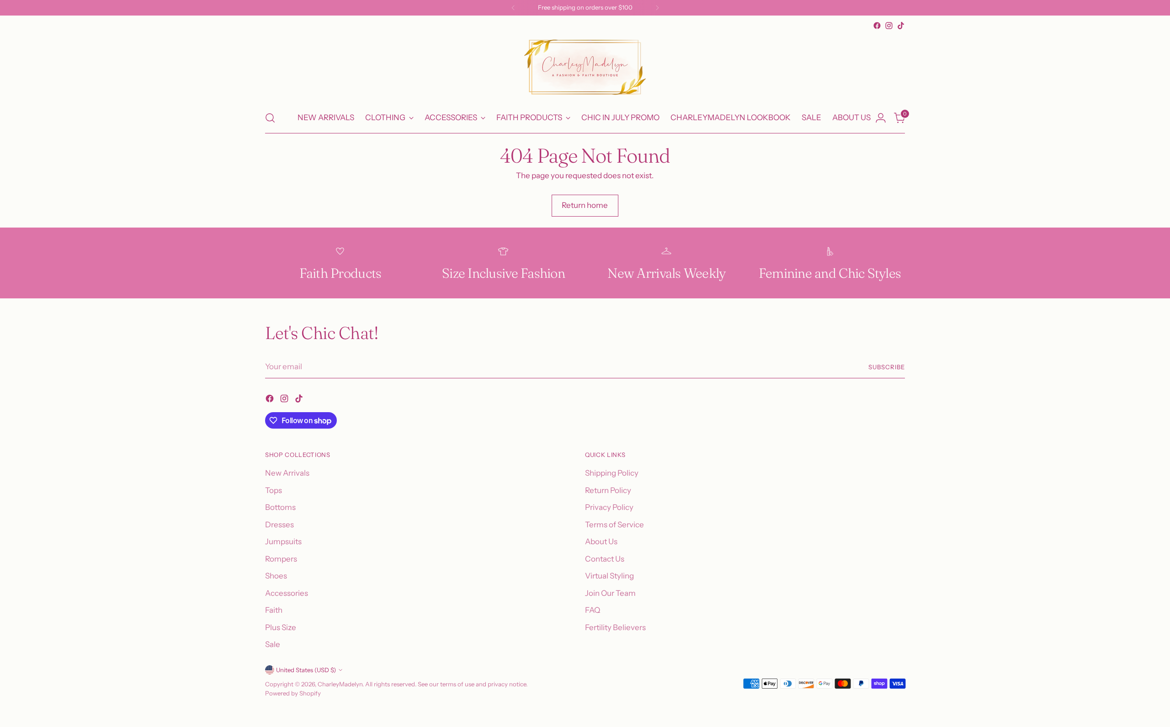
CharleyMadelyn (340, 684)
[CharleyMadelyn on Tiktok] (901, 25)
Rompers (281, 558)
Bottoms (280, 507)
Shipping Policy (611, 473)
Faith (273, 610)
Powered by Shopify (293, 693)
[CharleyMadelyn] (585, 67)
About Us (601, 541)
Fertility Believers (615, 627)
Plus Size (280, 627)
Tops (273, 490)
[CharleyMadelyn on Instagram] (889, 25)
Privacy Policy (609, 507)
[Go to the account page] (881, 118)
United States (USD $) (306, 670)
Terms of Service (614, 524)
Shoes (276, 575)
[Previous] (513, 8)
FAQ (592, 610)
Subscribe (886, 367)
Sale (272, 644)
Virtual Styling (609, 575)
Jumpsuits (283, 541)
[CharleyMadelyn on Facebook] (877, 25)
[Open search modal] (270, 118)
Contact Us (604, 558)
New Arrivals (287, 473)
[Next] (657, 8)
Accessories (286, 593)
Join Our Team (610, 593)
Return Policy (608, 490)
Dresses (279, 524)
